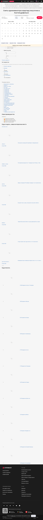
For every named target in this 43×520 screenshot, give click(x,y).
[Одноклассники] (7, 505)
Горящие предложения (8, 105)
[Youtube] (16, 505)
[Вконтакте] (13, 505)
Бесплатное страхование (7, 492)
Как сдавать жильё (6, 488)
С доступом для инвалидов (9, 96)
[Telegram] (4, 505)
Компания (23, 488)
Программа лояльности (26, 496)
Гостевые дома (7, 108)
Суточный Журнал (25, 481)
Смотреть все (4, 126)
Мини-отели (6, 107)
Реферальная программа (26, 494)
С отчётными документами (9, 103)
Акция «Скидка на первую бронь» (28, 477)
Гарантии (23, 479)
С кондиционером (7, 92)
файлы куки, (13, 515)
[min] (6, 58)
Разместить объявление (7, 490)
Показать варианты (5, 60)
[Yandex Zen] (19, 505)
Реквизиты (24, 492)
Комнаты (5, 85)
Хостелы (5, 87)
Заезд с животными (7, 99)
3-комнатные (6, 90)
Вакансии (23, 490)
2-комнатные (6, 89)
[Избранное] (28, 1)
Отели (5, 106)
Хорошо (33, 515)
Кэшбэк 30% (24, 473)
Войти (33, 1)
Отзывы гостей (24, 471)
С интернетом (6, 98)
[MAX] (10, 505)
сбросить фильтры (7, 66)
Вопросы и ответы (25, 483)
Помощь (4, 494)
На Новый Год (6, 101)
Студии (5, 110)
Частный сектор (7, 88)
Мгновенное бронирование (9, 104)
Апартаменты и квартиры (9, 84)
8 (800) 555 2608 (6, 474)
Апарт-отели (6, 109)
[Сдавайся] (22, 1)
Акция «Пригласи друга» (26, 475)
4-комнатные (6, 91)
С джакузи (6, 97)
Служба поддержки (6, 472)
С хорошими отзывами (8, 94)
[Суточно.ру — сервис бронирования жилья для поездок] (4, 1)
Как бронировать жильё (26, 469)
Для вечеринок (7, 100)
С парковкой (6, 95)
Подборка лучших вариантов (9, 111)
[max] (7, 58)
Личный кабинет (6, 470)
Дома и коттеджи (7, 86)
